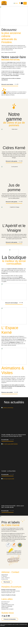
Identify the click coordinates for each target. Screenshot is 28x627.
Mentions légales (4, 607)
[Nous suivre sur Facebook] (2, 616)
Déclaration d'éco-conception (7, 609)
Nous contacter (4, 603)
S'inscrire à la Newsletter (10, 619)
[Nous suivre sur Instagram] (6, 616)
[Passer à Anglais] (16, 3)
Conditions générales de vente (7, 604)
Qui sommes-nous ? (5, 601)
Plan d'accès (7, 582)
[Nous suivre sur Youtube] (9, 616)
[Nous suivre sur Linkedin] (4, 616)
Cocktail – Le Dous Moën (8, 471)
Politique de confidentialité (6, 606)
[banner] (4, 3)
